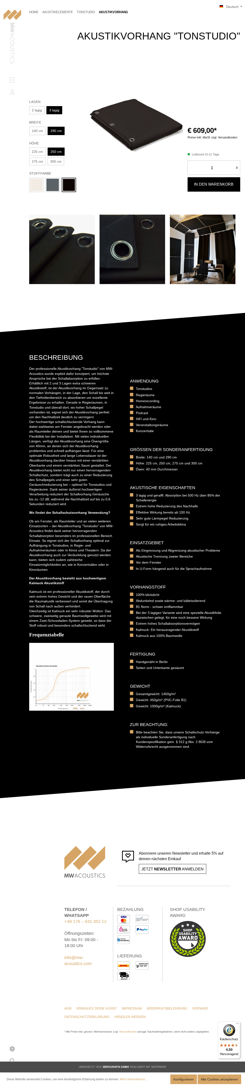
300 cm (55, 161)
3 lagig (54, 110)
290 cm (56, 131)
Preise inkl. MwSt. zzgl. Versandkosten (212, 137)
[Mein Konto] (12, 92)
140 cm (37, 131)
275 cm (37, 161)
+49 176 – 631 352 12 (85, 921)
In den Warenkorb (214, 184)
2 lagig (37, 110)
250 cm (56, 152)
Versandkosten (128, 1031)
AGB (67, 1008)
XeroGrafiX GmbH (116, 1066)
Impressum (132, 1008)
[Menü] (12, 80)
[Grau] (52, 185)
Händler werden (130, 1017)
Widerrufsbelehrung (167, 1008)
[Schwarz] (69, 185)
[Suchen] (12, 1061)
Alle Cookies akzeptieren (219, 1079)
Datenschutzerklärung (87, 1017)
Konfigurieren (183, 1079)
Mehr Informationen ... (134, 1079)
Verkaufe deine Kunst (96, 1008)
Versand (200, 1008)
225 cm (37, 152)
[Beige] (36, 185)
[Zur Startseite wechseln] (12, 37)
